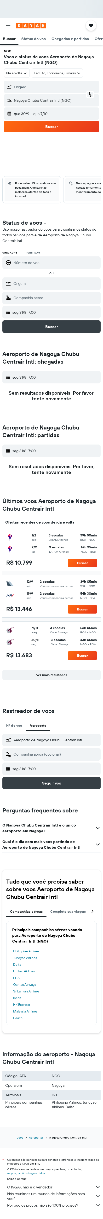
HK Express (21, 1004)
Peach (18, 1018)
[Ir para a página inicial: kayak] (31, 25)
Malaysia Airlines (25, 1011)
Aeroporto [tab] (38, 725)
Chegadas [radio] (9, 252)
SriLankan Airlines (26, 991)
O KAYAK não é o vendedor (29, 1187)
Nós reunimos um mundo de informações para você (46, 1196)
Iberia (17, 998)
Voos (20, 1137)
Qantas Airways (24, 984)
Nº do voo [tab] (14, 725)
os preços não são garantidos (26, 1173)
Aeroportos (36, 1137)
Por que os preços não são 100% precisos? (42, 1205)
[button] (8, 25)
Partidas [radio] (33, 252)
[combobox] (55, 283)
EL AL (17, 978)
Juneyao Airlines (25, 958)
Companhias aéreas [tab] (26, 911)
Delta (17, 964)
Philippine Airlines (26, 951)
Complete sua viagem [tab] (68, 911)
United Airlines (24, 971)
